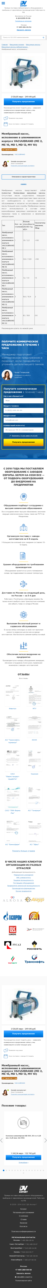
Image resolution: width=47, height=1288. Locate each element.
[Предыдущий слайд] (1, 1140)
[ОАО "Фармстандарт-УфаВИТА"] (12, 760)
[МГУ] (34, 695)
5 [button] (15, 1170)
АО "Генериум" (34, 810)
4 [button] (12, 1170)
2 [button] (6, 1170)
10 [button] (29, 1170)
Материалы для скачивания (23, 1212)
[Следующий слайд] (45, 1140)
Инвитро (12, 708)
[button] (22, 166)
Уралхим (34, 774)
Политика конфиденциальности (23, 1231)
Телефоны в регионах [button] (23, 21)
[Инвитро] (12, 695)
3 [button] (9, 1170)
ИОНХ (34, 740)
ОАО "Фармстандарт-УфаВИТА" (13, 776)
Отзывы (24, 1219)
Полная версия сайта (23, 1280)
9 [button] (26, 1170)
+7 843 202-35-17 (26, 1252)
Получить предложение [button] (23, 101)
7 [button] (20, 1170)
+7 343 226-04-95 (29, 1248)
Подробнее (23, 1162)
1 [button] (3, 1170)
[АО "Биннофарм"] (12, 831)
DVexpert (23, 1189)
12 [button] (35, 1170)
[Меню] (3, 3)
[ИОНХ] (34, 726)
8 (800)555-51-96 (23, 18)
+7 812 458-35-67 (30, 1244)
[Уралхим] (34, 760)
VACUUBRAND (20, 154)
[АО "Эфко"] (34, 831)
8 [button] (23, 1170)
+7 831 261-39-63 (31, 1256)
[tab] (23, 176)
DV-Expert (23, 3)
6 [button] (18, 1170)
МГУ (34, 708)
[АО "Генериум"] (34, 797)
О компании (23, 1216)
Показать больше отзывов (23, 851)
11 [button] (32, 1170)
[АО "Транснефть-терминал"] (12, 726)
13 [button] (37, 1170)
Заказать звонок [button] (24, 30)
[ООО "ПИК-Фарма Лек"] (12, 797)
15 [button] (43, 1170)
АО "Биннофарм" (12, 844)
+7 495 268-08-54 (23, 27)
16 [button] (23, 1173)
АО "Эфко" (34, 844)
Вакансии (23, 1223)
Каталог (23, 1209)
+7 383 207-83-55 (29, 1260)
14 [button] (40, 1170)
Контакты (23, 1226)
